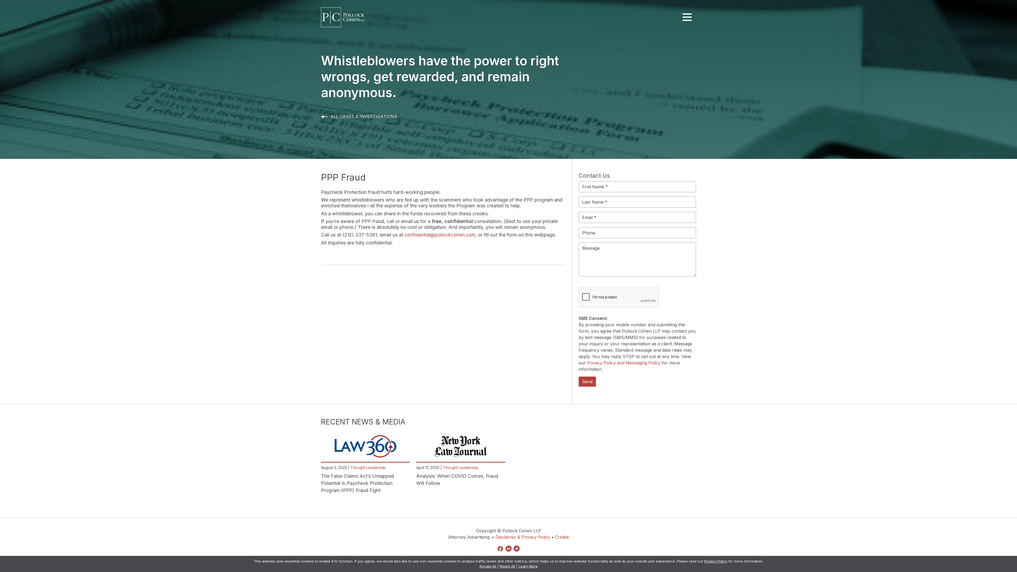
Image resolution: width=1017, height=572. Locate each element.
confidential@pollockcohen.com (439, 235)
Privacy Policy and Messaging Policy (624, 362)
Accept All (487, 566)
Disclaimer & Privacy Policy (523, 537)
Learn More (528, 566)
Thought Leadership (368, 467)
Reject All (507, 566)
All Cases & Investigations (364, 116)
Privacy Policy (715, 561)
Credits (562, 537)
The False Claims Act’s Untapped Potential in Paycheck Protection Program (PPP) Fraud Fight (357, 483)
